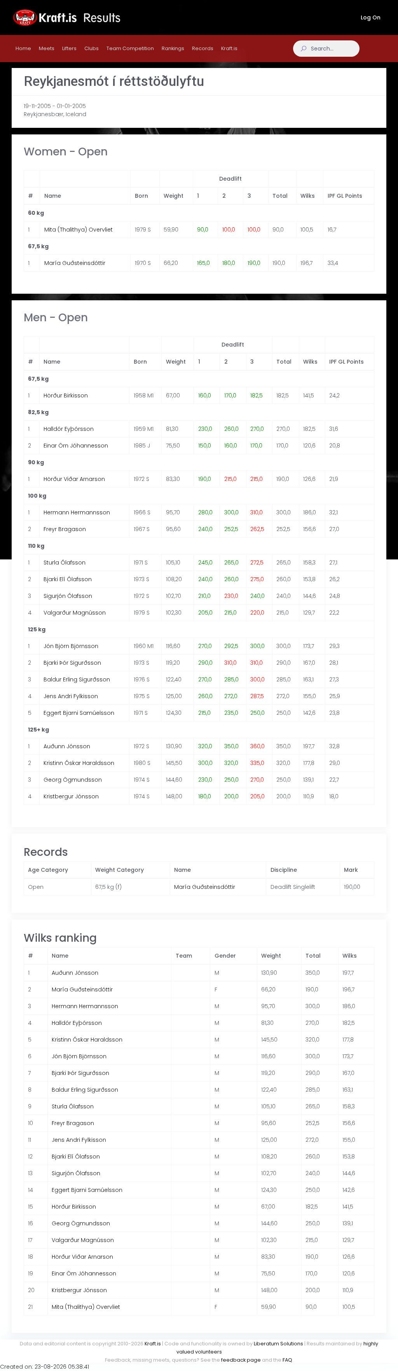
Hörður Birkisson (66, 395)
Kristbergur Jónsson (71, 796)
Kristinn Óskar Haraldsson (79, 763)
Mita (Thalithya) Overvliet (78, 229)
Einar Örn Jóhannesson (76, 445)
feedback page (241, 1360)
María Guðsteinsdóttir (74, 263)
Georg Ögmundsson (73, 780)
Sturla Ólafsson (65, 562)
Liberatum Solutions (278, 1343)
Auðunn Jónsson (67, 746)
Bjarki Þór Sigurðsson (72, 663)
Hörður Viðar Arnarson (74, 479)
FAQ (287, 1360)
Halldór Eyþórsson (69, 429)
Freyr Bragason (65, 529)
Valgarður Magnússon (75, 613)
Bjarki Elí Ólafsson (68, 579)
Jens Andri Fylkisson (71, 696)
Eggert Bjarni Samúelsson (79, 713)
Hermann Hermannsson (77, 512)
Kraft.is (153, 1343)
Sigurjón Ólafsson (68, 596)
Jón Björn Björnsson (71, 646)
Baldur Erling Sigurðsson (77, 679)
